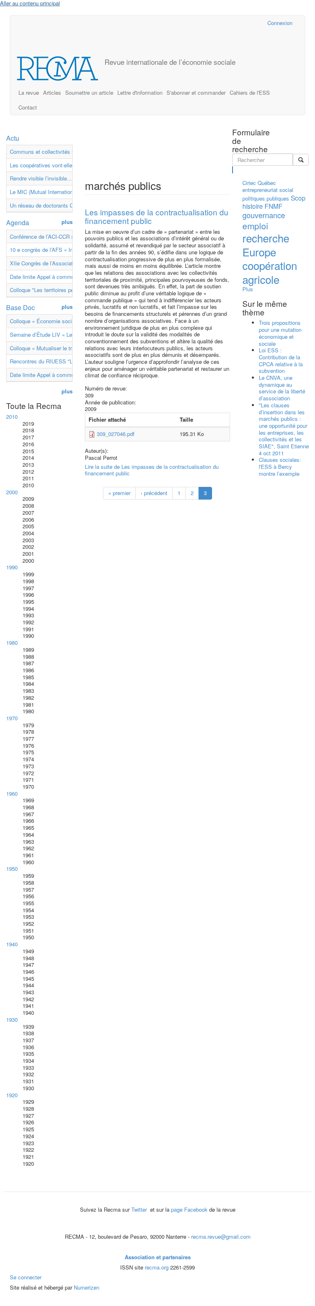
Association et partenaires (158, 1257)
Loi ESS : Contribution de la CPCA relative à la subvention (281, 360)
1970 (12, 718)
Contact (27, 107)
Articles (52, 92)
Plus (247, 289)
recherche (265, 237)
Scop (298, 197)
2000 (12, 492)
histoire (252, 205)
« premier (119, 493)
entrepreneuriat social (267, 190)
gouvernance (263, 215)
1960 (12, 793)
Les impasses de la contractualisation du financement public (156, 216)
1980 (12, 642)
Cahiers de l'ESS (250, 92)
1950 (12, 868)
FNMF (274, 205)
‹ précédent (154, 493)
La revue (28, 92)
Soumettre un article (89, 92)
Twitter (139, 1209)
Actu (12, 138)
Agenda (17, 222)
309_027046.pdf (116, 434)
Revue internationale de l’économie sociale (170, 62)
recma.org (157, 1267)
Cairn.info (225, 23)
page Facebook (189, 1209)
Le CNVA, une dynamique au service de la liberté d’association (282, 388)
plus (67, 222)
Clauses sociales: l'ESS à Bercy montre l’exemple (280, 466)
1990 (12, 567)
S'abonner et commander (196, 92)
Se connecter (25, 1277)
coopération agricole (269, 272)
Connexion (279, 23)
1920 (12, 1095)
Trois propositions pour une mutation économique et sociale (280, 333)
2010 (12, 416)
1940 (12, 944)
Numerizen (86, 1287)
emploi (255, 225)
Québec (267, 183)
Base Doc (20, 307)
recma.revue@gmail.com (221, 1236)
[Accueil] (60, 68)
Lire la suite (152, 470)
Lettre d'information (139, 92)
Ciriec (249, 183)
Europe (259, 251)
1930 (12, 1019)
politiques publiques (265, 198)
